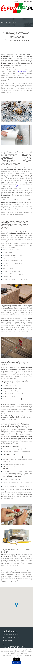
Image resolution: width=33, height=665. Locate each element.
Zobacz (16, 659)
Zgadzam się (16, 662)
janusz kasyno (22, 72)
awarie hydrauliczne (17, 186)
